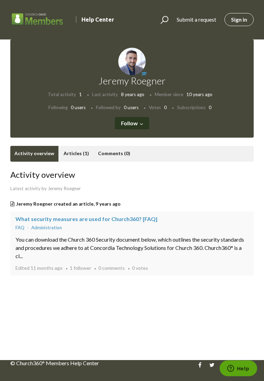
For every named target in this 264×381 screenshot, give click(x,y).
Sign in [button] (239, 19)
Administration (46, 227)
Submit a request (196, 19)
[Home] (37, 19)
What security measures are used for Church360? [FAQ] (86, 219)
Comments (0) (114, 153)
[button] (161, 19)
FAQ (19, 227)
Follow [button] (129, 123)
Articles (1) (76, 153)
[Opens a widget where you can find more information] (238, 369)
